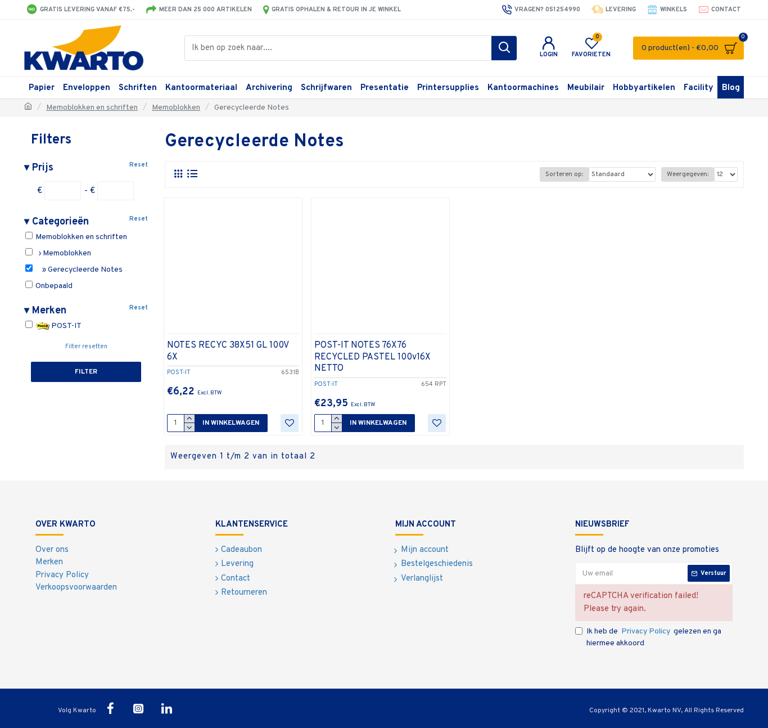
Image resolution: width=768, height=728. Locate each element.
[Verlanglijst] (290, 423)
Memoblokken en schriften (92, 108)
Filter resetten (86, 346)
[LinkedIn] (166, 708)
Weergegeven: (687, 174)
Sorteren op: (564, 174)
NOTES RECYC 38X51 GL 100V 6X (227, 351)
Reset (138, 165)
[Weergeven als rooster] (178, 174)
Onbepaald (53, 286)
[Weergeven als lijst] (192, 174)
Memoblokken (176, 108)
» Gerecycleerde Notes (78, 270)
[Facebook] (110, 708)
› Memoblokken (62, 253)
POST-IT (65, 326)
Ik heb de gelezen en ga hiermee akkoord (653, 637)
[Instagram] (138, 708)
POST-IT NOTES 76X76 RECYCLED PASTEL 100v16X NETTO (372, 357)
